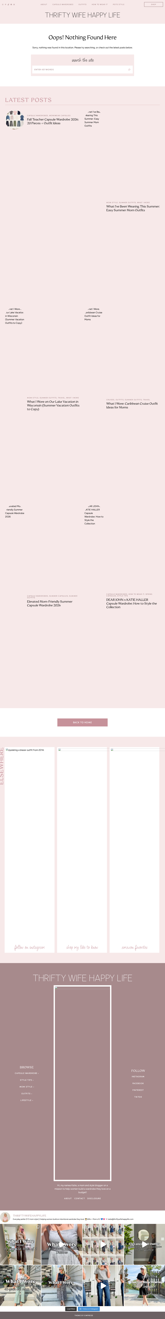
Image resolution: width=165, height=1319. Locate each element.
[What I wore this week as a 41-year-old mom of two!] (20, 1285)
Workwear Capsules (60, 115)
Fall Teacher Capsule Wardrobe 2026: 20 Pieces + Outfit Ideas (53, 121)
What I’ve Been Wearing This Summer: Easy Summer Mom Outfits (133, 208)
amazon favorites (134, 947)
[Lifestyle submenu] (32, 1100)
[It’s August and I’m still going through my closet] (61, 1244)
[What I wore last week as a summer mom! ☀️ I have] (61, 1285)
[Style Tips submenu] (33, 1080)
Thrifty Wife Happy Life (82, 15)
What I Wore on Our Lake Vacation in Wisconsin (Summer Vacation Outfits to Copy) (53, 405)
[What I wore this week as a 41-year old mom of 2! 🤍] (20, 1244)
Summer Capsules (58, 596)
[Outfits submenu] (31, 1093)
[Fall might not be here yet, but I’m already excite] (144, 1244)
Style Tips (122, 596)
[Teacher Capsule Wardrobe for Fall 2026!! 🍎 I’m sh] (103, 1244)
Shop (153, 4)
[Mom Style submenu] (33, 1086)
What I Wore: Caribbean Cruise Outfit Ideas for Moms (132, 405)
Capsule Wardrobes (37, 115)
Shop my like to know (82, 947)
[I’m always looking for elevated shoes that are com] (103, 1285)
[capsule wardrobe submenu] (38, 1073)
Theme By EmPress (84, 1315)
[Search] (129, 69)
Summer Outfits (127, 202)
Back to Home (82, 722)
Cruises (110, 400)
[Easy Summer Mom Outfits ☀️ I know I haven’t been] (144, 1285)
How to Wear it (136, 594)
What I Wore (143, 202)
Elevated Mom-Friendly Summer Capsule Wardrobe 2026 (49, 603)
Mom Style (112, 202)
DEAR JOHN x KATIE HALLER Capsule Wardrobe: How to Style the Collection (131, 603)
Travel (61, 398)
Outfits (120, 400)
